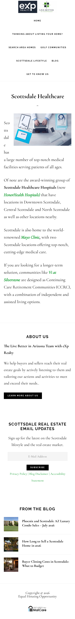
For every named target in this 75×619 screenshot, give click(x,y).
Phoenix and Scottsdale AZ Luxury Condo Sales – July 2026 (46, 523)
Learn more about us (23, 396)
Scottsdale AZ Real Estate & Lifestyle (37, 7)
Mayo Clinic (30, 237)
